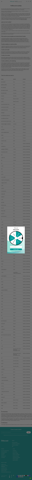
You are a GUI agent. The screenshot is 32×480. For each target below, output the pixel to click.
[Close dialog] (23, 227)
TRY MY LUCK (16, 249)
